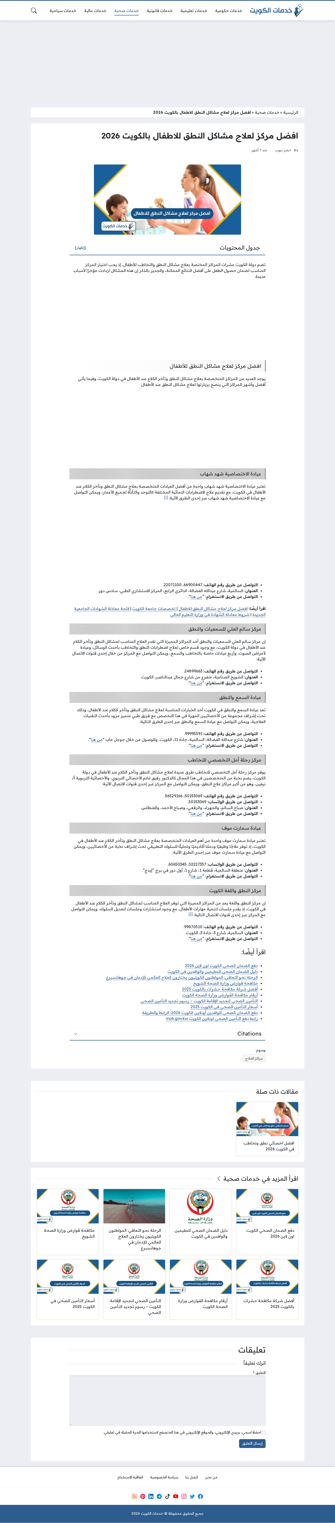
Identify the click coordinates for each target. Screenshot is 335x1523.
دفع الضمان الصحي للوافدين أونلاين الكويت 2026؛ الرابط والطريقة (200, 1012)
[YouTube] (175, 1496)
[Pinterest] (142, 1496)
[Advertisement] (167, 60)
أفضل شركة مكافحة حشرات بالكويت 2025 (220, 989)
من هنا (196, 596)
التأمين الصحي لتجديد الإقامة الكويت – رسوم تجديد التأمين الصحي (199, 1000)
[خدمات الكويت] (277, 10)
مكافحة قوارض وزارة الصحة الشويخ (225, 983)
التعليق (259, 1373)
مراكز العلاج (254, 1058)
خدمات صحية (267, 112)
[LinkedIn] (150, 1496)
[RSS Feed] (134, 1496)
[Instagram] (183, 1496)
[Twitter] (192, 1496)
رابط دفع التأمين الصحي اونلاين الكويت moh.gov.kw (212, 1018)
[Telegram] (159, 1496)
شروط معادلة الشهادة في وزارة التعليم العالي (209, 614)
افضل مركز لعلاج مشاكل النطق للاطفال (213, 608)
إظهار (80, 247)
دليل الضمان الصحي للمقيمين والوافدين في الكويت (213, 971)
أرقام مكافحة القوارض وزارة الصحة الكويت (220, 994)
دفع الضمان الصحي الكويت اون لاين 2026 (221, 965)
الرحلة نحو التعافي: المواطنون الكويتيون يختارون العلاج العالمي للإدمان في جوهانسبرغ (182, 977)
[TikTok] (167, 1496)
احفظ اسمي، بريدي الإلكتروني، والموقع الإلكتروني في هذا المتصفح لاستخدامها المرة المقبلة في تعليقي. (182, 1432)
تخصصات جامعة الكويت (154, 608)
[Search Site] (34, 10)
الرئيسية (290, 112)
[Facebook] (200, 1496)
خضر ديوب (283, 150)
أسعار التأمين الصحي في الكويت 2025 (224, 1006)
